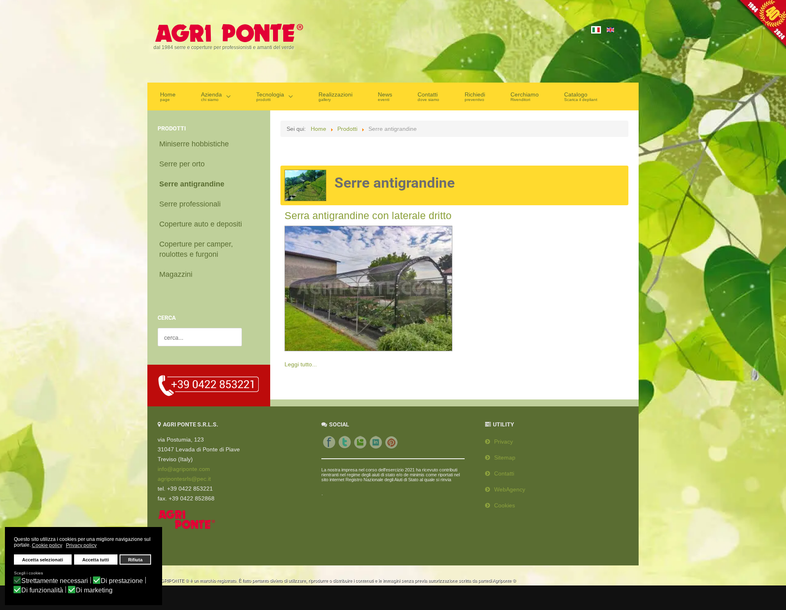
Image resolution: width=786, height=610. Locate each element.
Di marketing (94, 590)
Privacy (503, 441)
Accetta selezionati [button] (42, 559)
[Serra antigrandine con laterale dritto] (368, 287)
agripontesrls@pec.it (184, 478)
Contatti (504, 473)
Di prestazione (122, 581)
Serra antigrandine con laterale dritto (368, 215)
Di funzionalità (42, 590)
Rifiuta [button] (135, 559)
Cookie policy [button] (47, 545)
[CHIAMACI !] (209, 385)
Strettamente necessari (54, 581)
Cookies (504, 505)
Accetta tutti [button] (95, 559)
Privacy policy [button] (81, 545)
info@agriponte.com (184, 469)
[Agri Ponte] (228, 32)
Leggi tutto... (301, 364)
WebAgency (509, 489)
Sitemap (504, 457)
